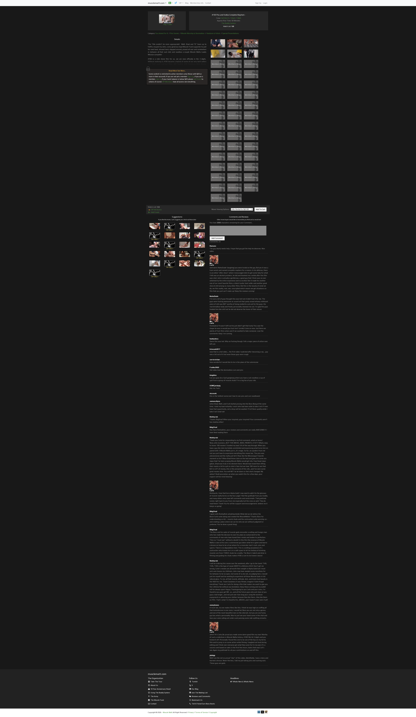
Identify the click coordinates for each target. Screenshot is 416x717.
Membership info (196, 3)
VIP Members (167, 82)
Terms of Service (201, 712)
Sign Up (258, 3)
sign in (158, 79)
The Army (154, 696)
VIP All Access (156, 210)
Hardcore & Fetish (213, 33)
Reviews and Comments (200, 696)
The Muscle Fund (157, 700)
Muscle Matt (167, 712)
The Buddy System (228, 23)
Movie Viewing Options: (220, 209)
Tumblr (194, 682)
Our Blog (194, 689)
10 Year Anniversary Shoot (160, 689)
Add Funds (153, 212)
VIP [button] (180, 3)
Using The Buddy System (160, 693)
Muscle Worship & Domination (192, 33)
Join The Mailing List (199, 693)
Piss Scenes (174, 33)
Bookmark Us (196, 700)
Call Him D (225, 18)
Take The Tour (156, 682)
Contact (208, 3)
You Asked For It (161, 33)
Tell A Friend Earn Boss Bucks (203, 704)
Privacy (191, 712)
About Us (154, 685)
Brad (233, 18)
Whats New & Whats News (243, 682)
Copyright (213, 712)
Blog (186, 3)
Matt (239, 18)
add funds (197, 79)
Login (265, 3)
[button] (171, 3)
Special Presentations (230, 33)
